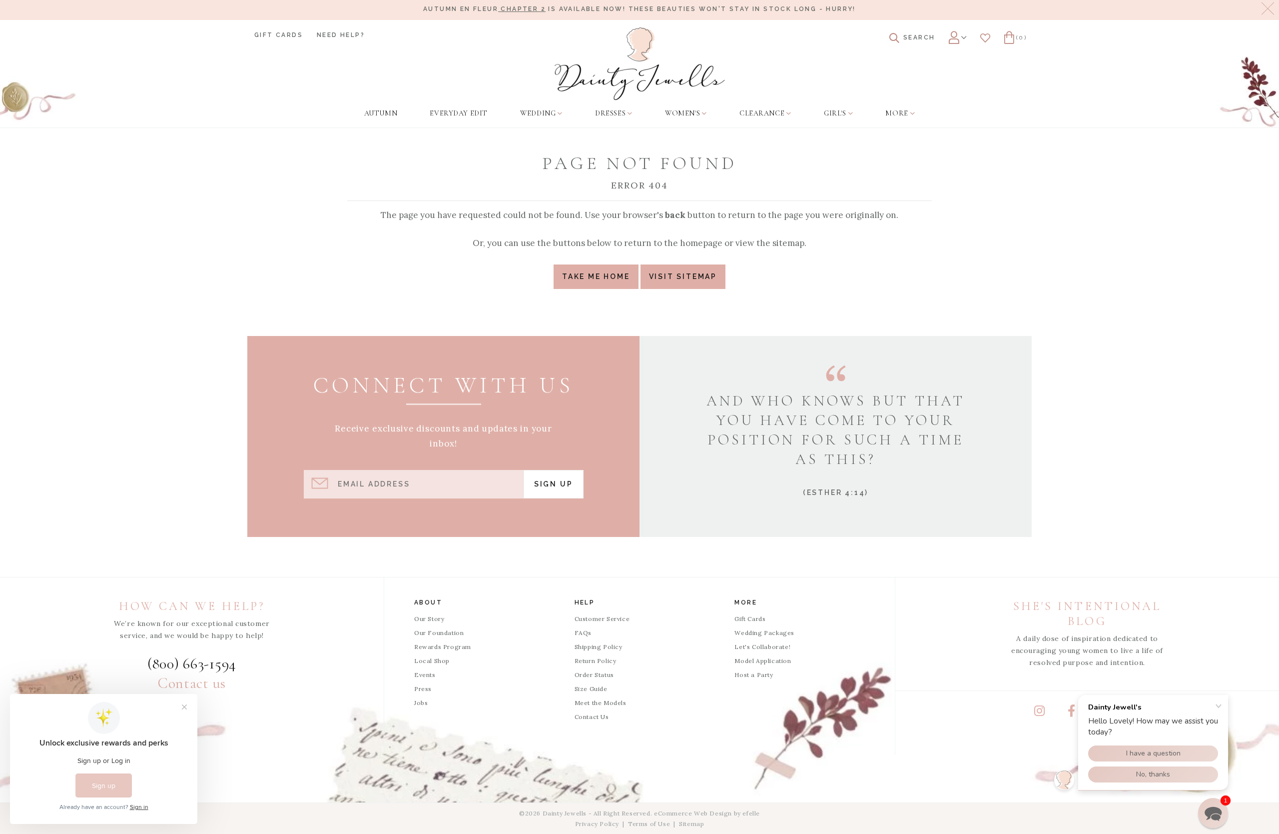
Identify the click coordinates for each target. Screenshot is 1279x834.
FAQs (583, 632)
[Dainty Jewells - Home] (640, 64)
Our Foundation (439, 632)
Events (425, 674)
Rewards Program (442, 646)
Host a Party (753, 674)
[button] (1213, 813)
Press (423, 688)
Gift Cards (278, 35)
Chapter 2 (522, 9)
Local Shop (432, 660)
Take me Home (596, 276)
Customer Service (602, 618)
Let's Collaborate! (762, 646)
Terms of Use (649, 824)
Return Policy (596, 660)
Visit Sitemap (683, 276)
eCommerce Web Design (693, 813)
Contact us (192, 683)
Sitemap (691, 824)
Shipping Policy (599, 646)
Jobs (421, 702)
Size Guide (591, 688)
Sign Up (553, 484)
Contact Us (592, 716)
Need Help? (341, 35)
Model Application (762, 660)
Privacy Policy (597, 824)
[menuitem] (381, 114)
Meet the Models (601, 702)
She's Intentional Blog (1087, 613)
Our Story (429, 618)
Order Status (594, 674)
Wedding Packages (764, 632)
